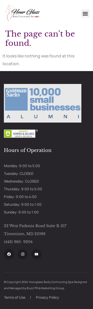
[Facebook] (9, 254)
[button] (85, 13)
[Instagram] (23, 254)
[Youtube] (36, 254)
